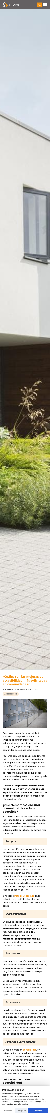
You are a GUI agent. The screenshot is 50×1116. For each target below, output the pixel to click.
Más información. (21, 1104)
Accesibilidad (10, 694)
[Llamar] (39, 5)
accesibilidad (29, 1049)
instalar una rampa (24, 895)
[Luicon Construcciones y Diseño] (11, 5)
